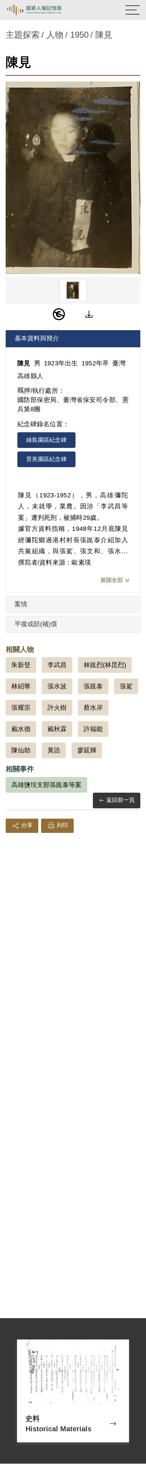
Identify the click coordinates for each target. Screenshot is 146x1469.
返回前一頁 (120, 800)
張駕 (126, 686)
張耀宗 (20, 707)
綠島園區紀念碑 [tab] (46, 440)
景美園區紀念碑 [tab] (46, 459)
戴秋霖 (57, 729)
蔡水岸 (93, 707)
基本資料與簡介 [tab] (37, 338)
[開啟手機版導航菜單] (132, 10)
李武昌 (57, 665)
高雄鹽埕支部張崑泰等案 (46, 784)
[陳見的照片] (73, 177)
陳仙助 (20, 750)
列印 (62, 825)
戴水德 (20, 729)
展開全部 (111, 580)
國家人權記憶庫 (41, 10)
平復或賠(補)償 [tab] (36, 624)
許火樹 (57, 707)
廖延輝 (86, 750)
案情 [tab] (21, 604)
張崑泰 (93, 686)
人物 (54, 34)
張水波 (57, 686)
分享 (27, 825)
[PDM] (58, 314)
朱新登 (20, 665)
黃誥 (53, 750)
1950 (79, 34)
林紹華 (20, 686)
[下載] (89, 314)
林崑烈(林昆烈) (105, 665)
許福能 (93, 729)
